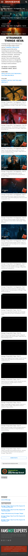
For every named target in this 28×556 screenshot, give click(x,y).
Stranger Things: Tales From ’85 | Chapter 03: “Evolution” (13, 516)
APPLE (3, 73)
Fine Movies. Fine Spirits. (19, 548)
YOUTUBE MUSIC (16, 73)
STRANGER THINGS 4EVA (12, 47)
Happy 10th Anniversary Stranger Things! (12, 513)
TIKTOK (9, 80)
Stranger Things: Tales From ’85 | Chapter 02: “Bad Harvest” (13, 520)
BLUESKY (4, 80)
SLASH (24, 549)
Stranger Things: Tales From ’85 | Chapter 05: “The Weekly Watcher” (13, 506)
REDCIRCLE (11, 75)
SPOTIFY (8, 73)
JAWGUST (12, 546)
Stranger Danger (8, 548)
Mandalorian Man (17, 549)
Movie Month (19, 546)
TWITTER (15, 80)
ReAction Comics (14, 551)
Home (7, 546)
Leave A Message (5, 499)
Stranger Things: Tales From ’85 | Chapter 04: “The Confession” (13, 510)
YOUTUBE (4, 75)
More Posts (13, 457)
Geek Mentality (7, 549)
